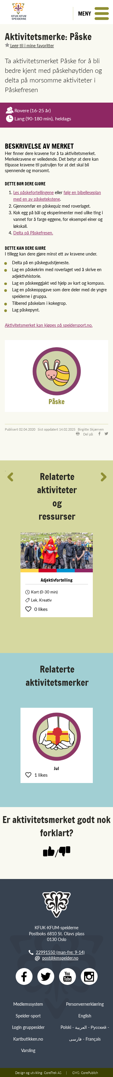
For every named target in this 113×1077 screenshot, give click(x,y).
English (84, 1016)
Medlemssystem (28, 1004)
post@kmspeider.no (60, 958)
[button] (93, 13)
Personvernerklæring (85, 1004)
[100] (49, 852)
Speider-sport (28, 1016)
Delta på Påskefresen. (33, 233)
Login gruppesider (28, 1027)
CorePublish (89, 1072)
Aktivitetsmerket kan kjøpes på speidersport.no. (49, 325)
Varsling (28, 1050)
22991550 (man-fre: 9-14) (60, 952)
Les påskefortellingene (33, 192)
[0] (64, 852)
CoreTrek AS (52, 1072)
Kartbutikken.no (28, 1039)
